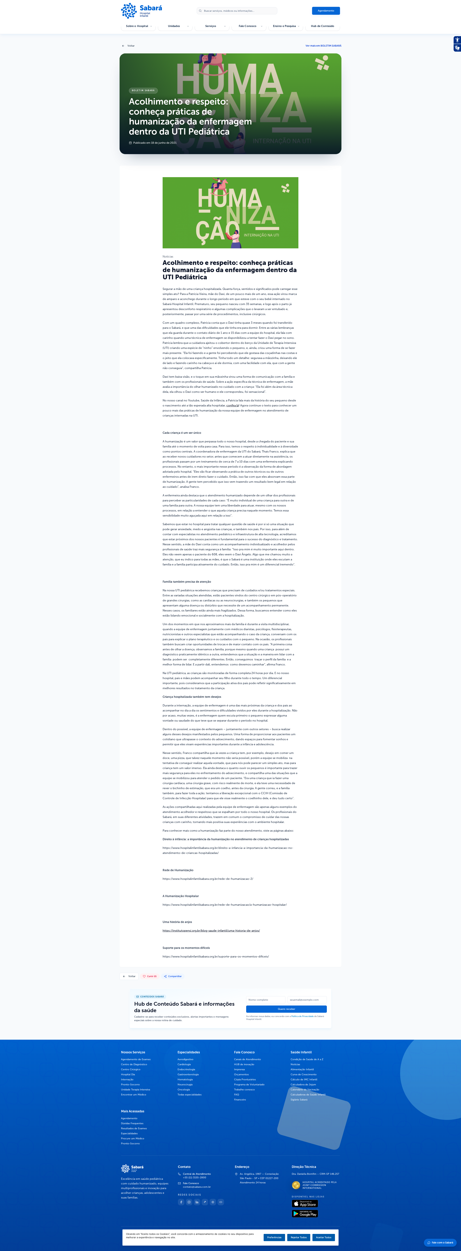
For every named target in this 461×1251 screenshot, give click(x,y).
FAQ (236, 1094)
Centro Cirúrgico (130, 1069)
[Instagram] (189, 1202)
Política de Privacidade (302, 1016)
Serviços (210, 26)
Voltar (131, 45)
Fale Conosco (248, 26)
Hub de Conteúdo (322, 26)
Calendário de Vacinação (305, 1089)
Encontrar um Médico (133, 1094)
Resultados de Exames (134, 1128)
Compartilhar (175, 976)
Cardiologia (184, 1064)
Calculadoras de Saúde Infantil (308, 1094)
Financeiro (240, 1099)
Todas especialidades (190, 1094)
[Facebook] (181, 1202)
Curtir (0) (152, 976)
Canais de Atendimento (247, 1059)
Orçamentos (241, 1074)
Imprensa (239, 1069)
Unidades (174, 26)
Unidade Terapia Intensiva (135, 1089)
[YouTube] (221, 1202)
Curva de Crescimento (304, 1074)
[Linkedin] (197, 1202)
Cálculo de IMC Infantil (304, 1079)
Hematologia (185, 1079)
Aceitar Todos (323, 1237)
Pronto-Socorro (130, 1084)
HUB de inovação (244, 1064)
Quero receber (286, 1009)
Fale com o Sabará (442, 1242)
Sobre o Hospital (137, 26)
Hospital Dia (128, 1074)
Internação (127, 1079)
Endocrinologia (186, 1069)
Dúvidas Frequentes (132, 1123)
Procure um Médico (132, 1138)
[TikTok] (205, 1202)
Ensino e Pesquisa (284, 26)
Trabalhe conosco (244, 1089)
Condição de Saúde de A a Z (307, 1059)
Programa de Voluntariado (249, 1084)
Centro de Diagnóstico (134, 1064)
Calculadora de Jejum (303, 1084)
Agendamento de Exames (136, 1059)
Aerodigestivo (185, 1059)
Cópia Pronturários (245, 1079)
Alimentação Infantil (302, 1069)
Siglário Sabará (299, 1099)
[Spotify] (213, 1202)
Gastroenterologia (188, 1074)
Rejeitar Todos (299, 1237)
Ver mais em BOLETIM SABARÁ (323, 45)
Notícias (295, 1064)
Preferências (274, 1237)
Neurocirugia (185, 1084)
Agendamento (326, 10)
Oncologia (184, 1089)
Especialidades (129, 1133)
